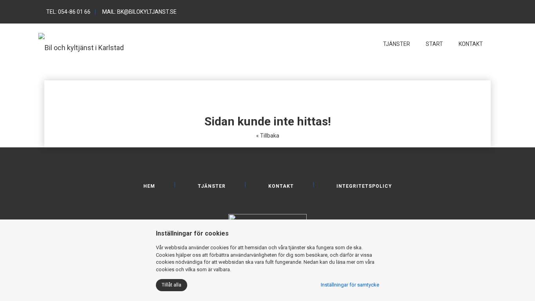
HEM (149, 186)
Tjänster (396, 44)
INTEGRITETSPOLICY (364, 186)
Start (434, 44)
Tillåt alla (171, 285)
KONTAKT (281, 186)
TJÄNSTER (212, 186)
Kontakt (471, 44)
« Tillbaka (267, 135)
